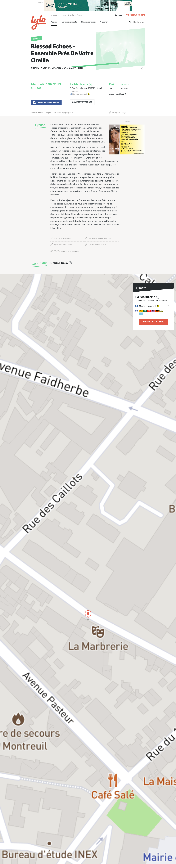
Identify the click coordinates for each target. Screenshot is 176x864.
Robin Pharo (59, 263)
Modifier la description (62, 238)
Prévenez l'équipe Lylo (51, 112)
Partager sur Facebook (48, 102)
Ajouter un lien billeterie (97, 245)
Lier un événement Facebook (99, 238)
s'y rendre (82, 102)
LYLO (38, 22)
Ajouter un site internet (63, 245)
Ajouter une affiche (131, 68)
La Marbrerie (79, 84)
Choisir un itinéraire (153, 322)
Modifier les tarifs (119, 113)
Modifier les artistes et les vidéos (66, 251)
